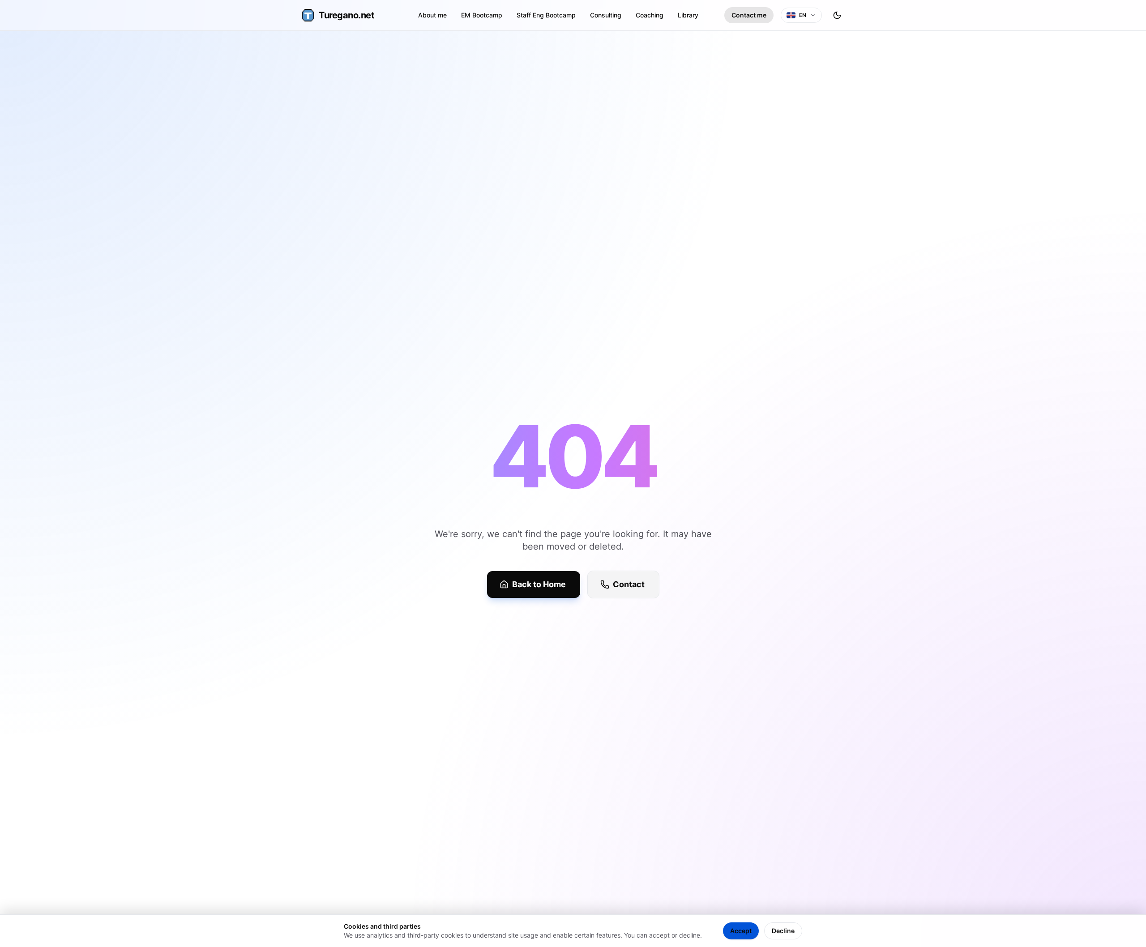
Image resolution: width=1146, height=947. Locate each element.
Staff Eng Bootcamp (546, 15)
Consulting (605, 15)
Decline (783, 930)
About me (432, 15)
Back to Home (539, 584)
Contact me (748, 15)
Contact (629, 584)
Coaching (649, 15)
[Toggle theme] (837, 15)
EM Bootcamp (481, 15)
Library (688, 15)
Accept (741, 930)
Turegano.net (346, 15)
